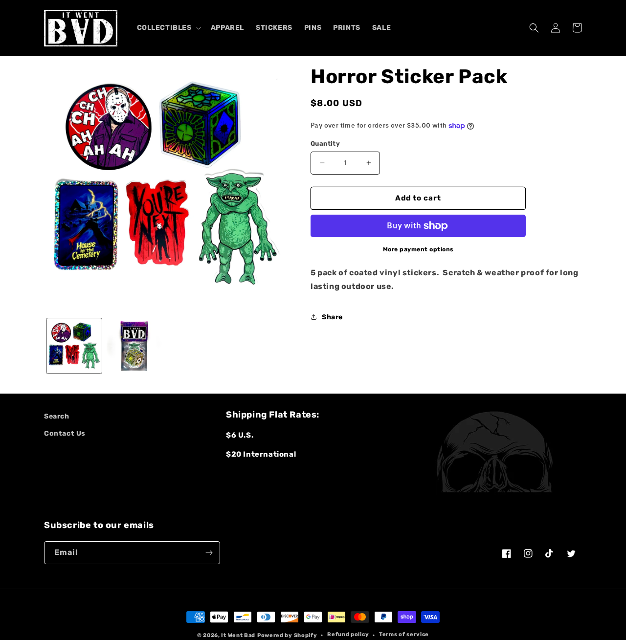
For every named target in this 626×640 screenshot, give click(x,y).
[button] (168, 28)
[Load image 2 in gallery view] (134, 346)
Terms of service (404, 634)
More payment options (418, 249)
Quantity (325, 143)
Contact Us (65, 433)
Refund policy (348, 634)
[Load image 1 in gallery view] (74, 346)
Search (56, 416)
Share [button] (332, 317)
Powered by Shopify (287, 635)
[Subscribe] (209, 552)
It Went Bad (238, 635)
